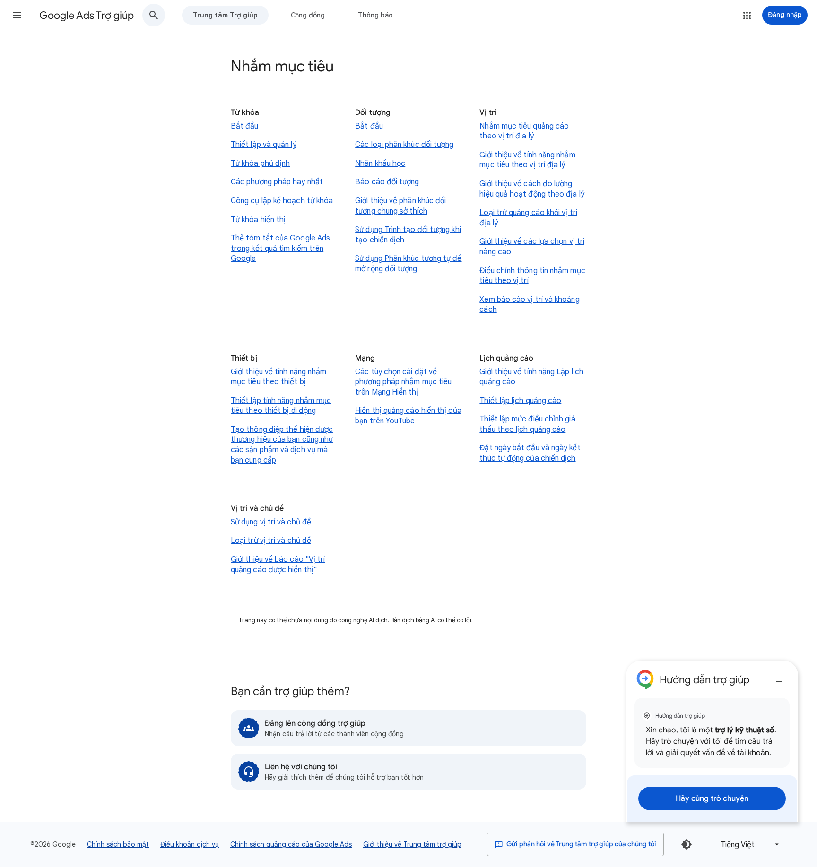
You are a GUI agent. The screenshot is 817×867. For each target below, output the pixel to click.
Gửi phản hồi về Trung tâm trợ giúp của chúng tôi (580, 844)
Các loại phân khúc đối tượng (404, 144)
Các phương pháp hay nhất (277, 182)
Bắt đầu (245, 126)
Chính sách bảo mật (118, 844)
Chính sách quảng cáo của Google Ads (291, 844)
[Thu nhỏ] (779, 677)
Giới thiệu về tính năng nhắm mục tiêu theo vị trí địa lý (527, 160)
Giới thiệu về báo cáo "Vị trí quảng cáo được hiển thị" (278, 565)
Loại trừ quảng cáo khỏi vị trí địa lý (528, 218)
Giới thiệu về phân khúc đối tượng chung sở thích (400, 206)
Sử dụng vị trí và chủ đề (271, 522)
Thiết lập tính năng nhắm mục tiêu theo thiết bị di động (281, 406)
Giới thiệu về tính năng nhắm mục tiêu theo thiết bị (278, 377)
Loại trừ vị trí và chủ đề (271, 540)
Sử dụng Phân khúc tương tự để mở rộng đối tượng (408, 264)
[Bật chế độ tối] (686, 844)
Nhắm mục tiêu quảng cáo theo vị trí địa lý (524, 131)
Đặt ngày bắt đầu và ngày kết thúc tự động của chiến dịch (529, 453)
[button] (17, 15)
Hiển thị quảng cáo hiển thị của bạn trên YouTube (408, 416)
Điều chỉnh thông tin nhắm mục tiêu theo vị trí (532, 276)
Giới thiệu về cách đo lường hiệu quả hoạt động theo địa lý (531, 189)
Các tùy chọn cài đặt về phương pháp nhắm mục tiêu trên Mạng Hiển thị (403, 382)
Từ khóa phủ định (260, 163)
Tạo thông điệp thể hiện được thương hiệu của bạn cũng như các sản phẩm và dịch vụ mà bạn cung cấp (282, 445)
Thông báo (375, 15)
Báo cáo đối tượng (387, 182)
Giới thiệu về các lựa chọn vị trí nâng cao (531, 247)
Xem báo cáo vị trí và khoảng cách (529, 305)
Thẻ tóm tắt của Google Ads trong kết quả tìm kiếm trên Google (280, 248)
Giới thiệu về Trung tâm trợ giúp (412, 844)
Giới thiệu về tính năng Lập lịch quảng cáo (531, 377)
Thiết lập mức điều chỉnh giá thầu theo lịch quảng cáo (527, 424)
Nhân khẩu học (380, 163)
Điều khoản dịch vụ (189, 844)
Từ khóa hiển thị (258, 219)
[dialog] (712, 741)
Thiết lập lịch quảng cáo (520, 400)
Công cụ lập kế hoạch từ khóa (282, 201)
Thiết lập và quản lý (263, 144)
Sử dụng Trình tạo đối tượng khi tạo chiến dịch (408, 235)
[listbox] (748, 844)
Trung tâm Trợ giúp (225, 15)
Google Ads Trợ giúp (86, 15)
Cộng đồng (308, 15)
